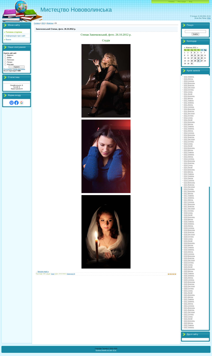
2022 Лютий (188, 319)
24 (192, 61)
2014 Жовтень (189, 185)
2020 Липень (188, 277)
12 (198, 55)
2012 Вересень (189, 135)
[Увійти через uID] (11, 103)
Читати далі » (43, 272)
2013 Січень (188, 144)
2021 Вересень (189, 308)
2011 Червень (189, 102)
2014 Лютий (188, 167)
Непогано (10, 60)
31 (192, 63)
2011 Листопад (189, 113)
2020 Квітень (188, 271)
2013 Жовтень (189, 163)
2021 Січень (188, 290)
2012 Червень (189, 128)
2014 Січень (188, 165)
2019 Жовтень (189, 258)
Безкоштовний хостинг (104, 350)
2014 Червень (189, 176)
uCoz (114, 350)
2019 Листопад (189, 260)
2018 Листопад (189, 234)
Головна (171, 1)
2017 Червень (189, 198)
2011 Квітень (188, 98)
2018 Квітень (188, 219)
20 (202, 58)
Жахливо (10, 64)
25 (195, 61)
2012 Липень (188, 131)
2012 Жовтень (189, 137)
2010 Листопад (189, 87)
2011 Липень (188, 105)
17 (192, 58)
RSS (209, 18)
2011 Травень (189, 100)
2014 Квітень (188, 172)
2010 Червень (189, 77)
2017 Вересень (189, 204)
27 (202, 61)
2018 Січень (188, 213)
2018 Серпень (189, 228)
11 (195, 55)
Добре (9, 57)
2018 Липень (188, 226)
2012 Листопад (189, 139)
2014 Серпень (189, 180)
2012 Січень (188, 118)
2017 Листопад (189, 208)
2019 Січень (188, 239)
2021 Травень (189, 299)
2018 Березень (189, 217)
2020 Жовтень (189, 284)
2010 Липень (188, 79)
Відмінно (10, 55)
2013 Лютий (188, 146)
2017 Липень (188, 200)
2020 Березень (189, 269)
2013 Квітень (188, 150)
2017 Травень (189, 195)
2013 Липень (188, 156)
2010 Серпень (189, 81)
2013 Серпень (189, 159)
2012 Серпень (189, 133)
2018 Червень (189, 223)
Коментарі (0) (71, 274)
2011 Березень (189, 96)
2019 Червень (189, 249)
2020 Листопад (189, 286)
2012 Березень (189, 122)
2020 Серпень (189, 280)
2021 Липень (188, 303)
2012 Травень (189, 126)
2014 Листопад (189, 187)
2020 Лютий (188, 267)
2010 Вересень (189, 83)
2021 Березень (189, 295)
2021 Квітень (188, 297)
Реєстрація (182, 1)
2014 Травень (189, 174)
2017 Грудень (189, 210)
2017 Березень (189, 191)
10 (192, 55)
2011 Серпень (189, 107)
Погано (9, 62)
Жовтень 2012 (191, 47)
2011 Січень (188, 92)
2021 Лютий (188, 293)
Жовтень (50, 23)
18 (195, 58)
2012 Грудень (189, 141)
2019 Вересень (189, 256)
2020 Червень (189, 275)
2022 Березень (189, 321)
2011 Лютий (188, 94)
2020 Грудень (189, 288)
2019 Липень (188, 252)
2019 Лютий (188, 241)
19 (198, 58)
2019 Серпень (189, 254)
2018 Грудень (189, 236)
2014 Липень (188, 178)
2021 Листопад (189, 312)
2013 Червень (189, 154)
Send (52, 274)
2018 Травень (189, 221)
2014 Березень (189, 169)
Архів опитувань (19, 69)
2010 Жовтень (189, 85)
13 (202, 55)
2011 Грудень (189, 115)
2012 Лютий (188, 120)
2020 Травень (189, 273)
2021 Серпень (189, 306)
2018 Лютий (188, 215)
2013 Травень (189, 152)
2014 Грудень (189, 189)
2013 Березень (189, 148)
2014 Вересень (189, 182)
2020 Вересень (189, 282)
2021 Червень (189, 301)
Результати (8, 69)
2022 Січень (188, 316)
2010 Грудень (189, 89)
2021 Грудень (189, 314)
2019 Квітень (188, 245)
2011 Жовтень (189, 111)
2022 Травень (189, 325)
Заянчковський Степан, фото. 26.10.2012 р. (56, 29)
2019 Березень (189, 243)
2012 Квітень (188, 124)
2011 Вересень (189, 109)
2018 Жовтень (189, 232)
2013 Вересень (189, 161)
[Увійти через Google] (21, 102)
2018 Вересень (189, 230)
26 (198, 61)
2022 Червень (189, 327)
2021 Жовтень (189, 310)
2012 (43, 23)
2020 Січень (188, 265)
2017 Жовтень (189, 206)
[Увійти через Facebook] (16, 103)
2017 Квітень (188, 193)
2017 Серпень (189, 202)
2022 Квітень (188, 323)
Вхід (190, 1)
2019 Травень (189, 247)
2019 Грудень (189, 262)
